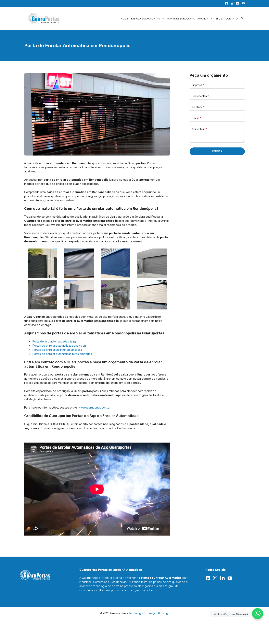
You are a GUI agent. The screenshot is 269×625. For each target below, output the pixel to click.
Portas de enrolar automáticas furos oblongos (62, 353)
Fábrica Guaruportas (145, 18)
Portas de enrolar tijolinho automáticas (57, 349)
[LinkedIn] (236, 3)
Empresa (198, 85)
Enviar (217, 151)
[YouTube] (242, 3)
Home (124, 18)
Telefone (198, 107)
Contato (231, 18)
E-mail (196, 118)
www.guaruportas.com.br (94, 407)
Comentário (199, 129)
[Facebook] (225, 3)
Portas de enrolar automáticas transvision (59, 345)
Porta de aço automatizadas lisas (53, 341)
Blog (219, 18)
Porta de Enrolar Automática (187, 18)
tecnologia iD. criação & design (149, 613)
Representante (200, 96)
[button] (242, 18)
